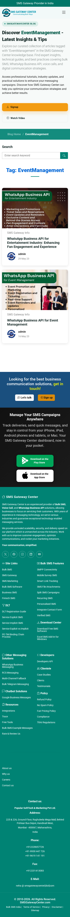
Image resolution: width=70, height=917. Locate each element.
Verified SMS (43, 615)
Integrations (8, 711)
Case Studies (44, 675)
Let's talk (26, 397)
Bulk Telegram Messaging (15, 684)
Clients (40, 680)
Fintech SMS (8, 598)
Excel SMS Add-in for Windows (48, 638)
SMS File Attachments (48, 587)
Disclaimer (57, 907)
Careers (6, 779)
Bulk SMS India (13, 907)
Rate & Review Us (11, 733)
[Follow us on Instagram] (22, 554)
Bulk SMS (7, 569)
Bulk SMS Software (12, 587)
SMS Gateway (9, 575)
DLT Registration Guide (14, 611)
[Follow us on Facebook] (14, 554)
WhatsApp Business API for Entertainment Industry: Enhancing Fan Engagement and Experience (33, 243)
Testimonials (43, 686)
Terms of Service (31, 907)
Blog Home (14, 134)
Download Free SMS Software (47, 630)
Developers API (45, 661)
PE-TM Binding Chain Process (13, 635)
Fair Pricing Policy (46, 711)
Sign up (48, 397)
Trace (5, 716)
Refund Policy (44, 699)
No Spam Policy (45, 705)
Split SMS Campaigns (48, 592)
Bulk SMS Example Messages (17, 728)
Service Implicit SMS (12, 623)
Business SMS (9, 592)
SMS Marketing (10, 581)
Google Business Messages (16, 697)
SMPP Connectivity (47, 569)
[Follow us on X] (5, 554)
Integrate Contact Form (49, 609)
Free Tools (7, 722)
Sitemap (35, 910)
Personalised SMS (46, 604)
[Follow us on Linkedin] (31, 554)
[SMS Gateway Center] (19, 12)
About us (7, 768)
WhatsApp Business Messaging (12, 665)
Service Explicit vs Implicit (15, 629)
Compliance (43, 716)
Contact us (8, 785)
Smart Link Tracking (47, 581)
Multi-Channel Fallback (14, 678)
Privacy (45, 907)
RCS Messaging (10, 672)
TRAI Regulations (46, 722)
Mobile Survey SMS (47, 575)
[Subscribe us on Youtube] (39, 554)
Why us (6, 774)
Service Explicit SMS (12, 617)
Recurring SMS (44, 598)
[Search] (64, 155)
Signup (14, 107)
